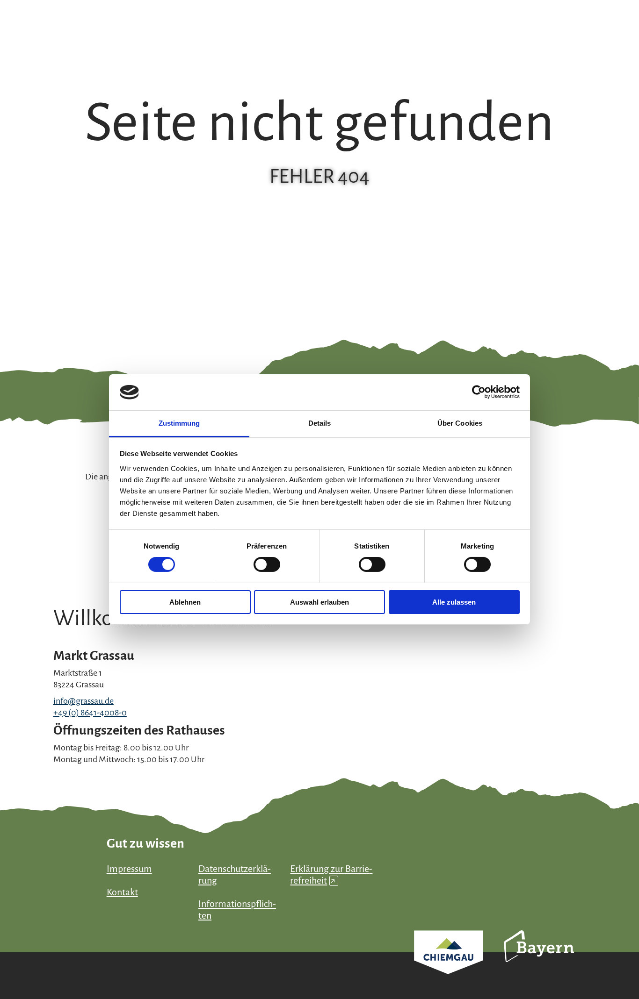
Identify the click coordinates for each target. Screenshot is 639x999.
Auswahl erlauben (319, 602)
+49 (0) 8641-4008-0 (90, 712)
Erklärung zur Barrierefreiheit (331, 874)
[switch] (267, 564)
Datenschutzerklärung (234, 874)
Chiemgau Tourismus (448, 964)
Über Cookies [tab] (459, 423)
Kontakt (122, 892)
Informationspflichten (237, 910)
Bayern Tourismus (539, 958)
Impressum (129, 868)
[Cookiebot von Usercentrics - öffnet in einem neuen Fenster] (479, 392)
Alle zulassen (454, 602)
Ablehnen (185, 602)
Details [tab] (319, 423)
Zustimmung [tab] (179, 423)
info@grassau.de (83, 701)
